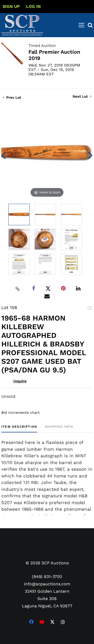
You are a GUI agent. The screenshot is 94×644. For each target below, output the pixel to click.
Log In (33, 6)
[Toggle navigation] (81, 25)
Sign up (11, 6)
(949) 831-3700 (47, 576)
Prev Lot (13, 97)
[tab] (19, 428)
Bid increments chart (20, 412)
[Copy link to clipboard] (18, 288)
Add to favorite (89, 308)
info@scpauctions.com (47, 583)
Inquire (20, 381)
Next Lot (81, 96)
